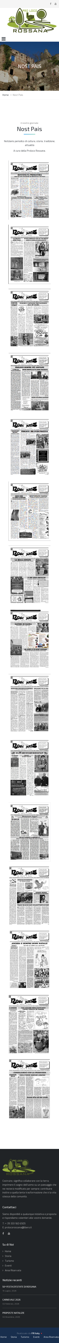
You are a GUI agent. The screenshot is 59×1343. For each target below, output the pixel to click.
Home (8, 1251)
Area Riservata (13, 1270)
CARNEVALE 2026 (11, 1299)
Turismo (9, 1261)
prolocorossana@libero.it (18, 1227)
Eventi (8, 1265)
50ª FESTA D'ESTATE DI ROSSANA (19, 1286)
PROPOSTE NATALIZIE (13, 1312)
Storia (8, 1256)
